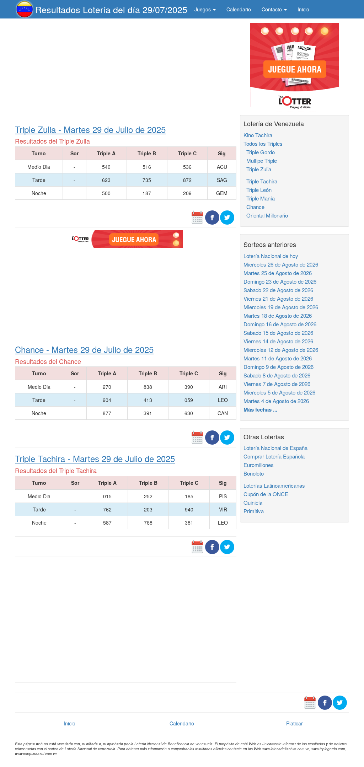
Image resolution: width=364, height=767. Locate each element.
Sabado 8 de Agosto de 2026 (276, 375)
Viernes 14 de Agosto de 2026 (278, 341)
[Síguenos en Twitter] (227, 216)
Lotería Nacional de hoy (270, 255)
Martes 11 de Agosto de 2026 (277, 358)
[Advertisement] (125, 70)
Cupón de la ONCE (265, 494)
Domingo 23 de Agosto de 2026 (279, 281)
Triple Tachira (260, 181)
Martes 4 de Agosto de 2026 (276, 400)
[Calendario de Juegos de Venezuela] (197, 216)
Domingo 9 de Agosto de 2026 (278, 366)
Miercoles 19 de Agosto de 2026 (280, 307)
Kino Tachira (257, 135)
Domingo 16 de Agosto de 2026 (279, 324)
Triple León (257, 189)
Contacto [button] (272, 9)
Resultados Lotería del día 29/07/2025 (111, 9)
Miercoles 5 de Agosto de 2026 (279, 392)
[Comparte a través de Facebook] (212, 216)
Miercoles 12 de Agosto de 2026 (280, 349)
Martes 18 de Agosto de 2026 (277, 315)
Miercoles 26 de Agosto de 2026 (280, 264)
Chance (253, 206)
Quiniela (252, 502)
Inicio (303, 9)
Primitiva (253, 511)
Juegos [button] (203, 9)
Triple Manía (259, 198)
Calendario (238, 9)
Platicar (294, 723)
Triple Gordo (259, 152)
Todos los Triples (263, 143)
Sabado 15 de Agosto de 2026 (278, 332)
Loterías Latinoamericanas (274, 485)
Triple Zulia (257, 169)
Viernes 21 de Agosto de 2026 (278, 298)
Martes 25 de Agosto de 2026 (277, 273)
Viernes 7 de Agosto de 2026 (276, 383)
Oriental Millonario (265, 215)
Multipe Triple (260, 160)
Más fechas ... (260, 409)
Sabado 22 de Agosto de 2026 (278, 290)
